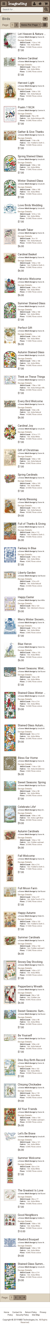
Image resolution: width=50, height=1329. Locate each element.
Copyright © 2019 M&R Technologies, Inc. (20, 1320)
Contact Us (17, 1312)
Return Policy (31, 1312)
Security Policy (22, 1315)
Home (6, 1312)
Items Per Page (29, 25)
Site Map (36, 1315)
